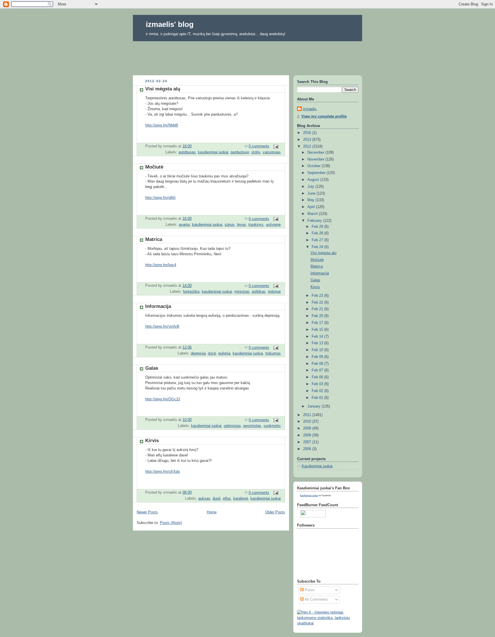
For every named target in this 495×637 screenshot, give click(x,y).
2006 (307, 449)
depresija (198, 353)
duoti (217, 498)
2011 (307, 415)
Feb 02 (318, 391)
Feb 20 (318, 316)
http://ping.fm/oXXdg (162, 472)
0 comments (259, 146)
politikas (259, 292)
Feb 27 (318, 240)
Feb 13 (318, 343)
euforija (224, 353)
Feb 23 (318, 296)
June (312, 193)
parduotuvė (240, 152)
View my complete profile (324, 116)
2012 (307, 147)
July (311, 187)
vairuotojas (272, 152)
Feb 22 (318, 302)
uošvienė (273, 225)
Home (212, 512)
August (313, 180)
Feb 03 (318, 384)
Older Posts (275, 512)
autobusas (187, 152)
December (316, 153)
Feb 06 (318, 377)
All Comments (316, 600)
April (311, 207)
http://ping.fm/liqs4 (160, 265)
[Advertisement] (247, 56)
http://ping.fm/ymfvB (162, 327)
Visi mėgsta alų (162, 89)
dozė (212, 353)
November (316, 159)
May (311, 200)
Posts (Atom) (171, 523)
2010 (307, 422)
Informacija (158, 306)
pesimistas (252, 426)
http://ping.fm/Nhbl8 (161, 125)
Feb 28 (318, 233)
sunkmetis (272, 426)
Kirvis (152, 440)
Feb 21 (318, 309)
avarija (184, 225)
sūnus (230, 225)
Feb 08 (318, 364)
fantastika (191, 292)
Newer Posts (147, 512)
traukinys (256, 225)
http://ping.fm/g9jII (160, 198)
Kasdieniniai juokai (317, 466)
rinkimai (274, 292)
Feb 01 (318, 398)
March (313, 214)
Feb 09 (318, 357)
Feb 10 (318, 350)
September (317, 173)
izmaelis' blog (170, 24)
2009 (307, 428)
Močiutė (154, 167)
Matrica (153, 239)
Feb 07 (318, 370)
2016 (307, 133)
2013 (307, 140)
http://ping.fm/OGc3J (162, 399)
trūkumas (273, 353)
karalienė (240, 498)
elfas (227, 498)
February (315, 221)
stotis (255, 152)
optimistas (232, 426)
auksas (204, 498)
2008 (307, 435)
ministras (242, 292)
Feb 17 (318, 323)
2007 (307, 442)
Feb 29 (318, 227)
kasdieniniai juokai (213, 152)
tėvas (241, 225)
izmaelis (310, 109)
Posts (309, 590)
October (314, 166)
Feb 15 (318, 330)
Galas (151, 368)
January (314, 406)
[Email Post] (275, 146)
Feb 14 (318, 337)
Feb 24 (318, 247)
